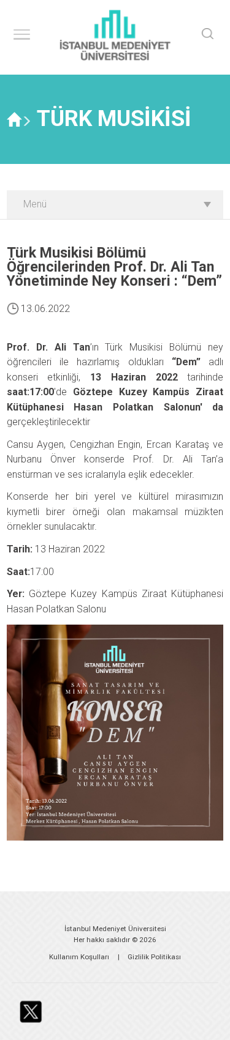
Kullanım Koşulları (79, 957)
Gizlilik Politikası (154, 957)
